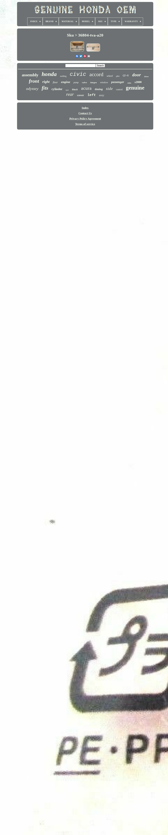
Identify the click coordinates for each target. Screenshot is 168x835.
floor (55, 82)
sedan (129, 83)
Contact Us (85, 113)
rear (70, 94)
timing (99, 89)
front (34, 81)
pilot (117, 76)
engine (65, 82)
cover (80, 95)
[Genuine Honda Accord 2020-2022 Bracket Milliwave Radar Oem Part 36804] (77, 51)
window (104, 82)
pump (76, 82)
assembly (30, 75)
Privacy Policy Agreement (85, 118)
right (46, 82)
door (136, 74)
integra (93, 82)
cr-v (126, 75)
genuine (135, 88)
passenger (117, 82)
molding (63, 76)
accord (96, 74)
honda (49, 74)
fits (45, 88)
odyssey (32, 88)
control (119, 89)
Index (85, 107)
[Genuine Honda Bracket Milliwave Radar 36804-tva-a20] (93, 51)
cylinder (57, 89)
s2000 (138, 82)
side (109, 88)
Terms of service (85, 124)
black (75, 89)
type (67, 90)
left (91, 95)
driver (146, 76)
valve (84, 82)
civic (78, 74)
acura (86, 88)
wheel (110, 76)
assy (101, 95)
